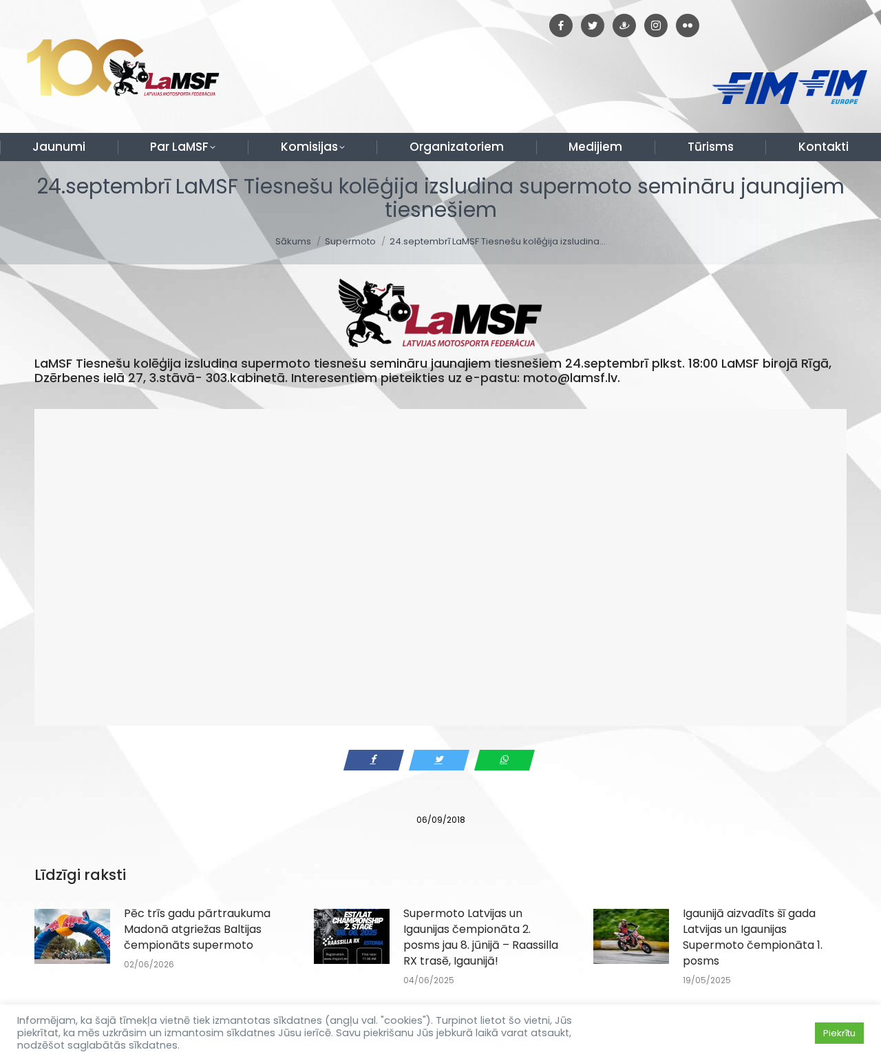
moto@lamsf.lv (570, 377)
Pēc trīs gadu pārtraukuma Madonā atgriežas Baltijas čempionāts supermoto (197, 929)
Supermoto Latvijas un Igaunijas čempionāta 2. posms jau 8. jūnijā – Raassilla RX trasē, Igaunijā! (480, 937)
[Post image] (72, 936)
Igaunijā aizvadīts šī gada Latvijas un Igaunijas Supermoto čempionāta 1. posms (752, 937)
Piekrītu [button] (839, 1033)
